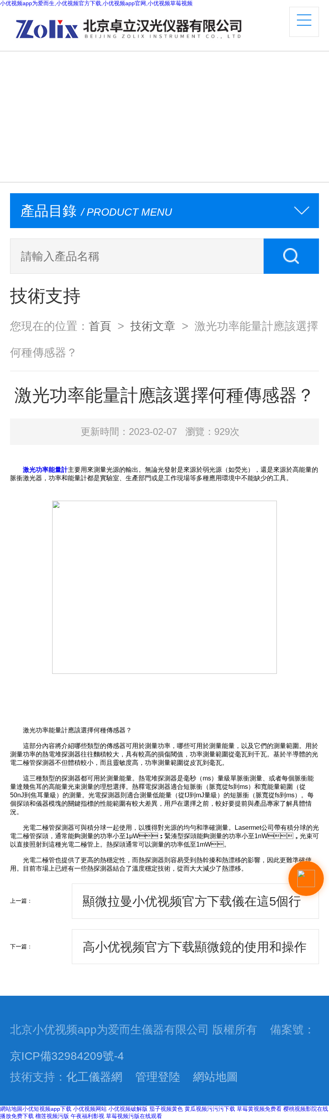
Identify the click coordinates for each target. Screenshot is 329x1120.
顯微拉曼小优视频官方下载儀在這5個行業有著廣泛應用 (192, 906)
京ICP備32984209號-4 (67, 1055)
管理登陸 (157, 1076)
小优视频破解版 (128, 1109)
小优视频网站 (90, 1109)
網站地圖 (215, 1076)
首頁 (100, 325)
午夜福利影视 (87, 1116)
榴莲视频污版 (52, 1116)
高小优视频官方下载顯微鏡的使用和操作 (195, 947)
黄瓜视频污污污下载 (210, 1109)
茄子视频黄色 (166, 1109)
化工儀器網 (94, 1076)
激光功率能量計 (45, 469)
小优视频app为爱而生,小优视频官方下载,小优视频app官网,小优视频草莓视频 (96, 3)
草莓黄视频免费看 (259, 1109)
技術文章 (152, 325)
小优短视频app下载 (46, 1109)
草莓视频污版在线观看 (134, 1116)
